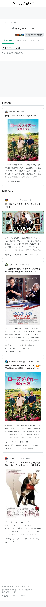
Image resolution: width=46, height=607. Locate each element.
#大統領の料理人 (11, 348)
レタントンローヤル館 (16, 265)
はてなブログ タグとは (9, 590)
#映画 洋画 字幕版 (13, 445)
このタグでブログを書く (34, 35)
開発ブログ (28, 590)
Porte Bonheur (14, 112)
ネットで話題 (21, 40)
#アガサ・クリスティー (14, 539)
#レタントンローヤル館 (14, 345)
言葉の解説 (8, 40)
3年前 (22, 112)
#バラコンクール (26, 448)
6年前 (28, 458)
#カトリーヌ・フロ (12, 181)
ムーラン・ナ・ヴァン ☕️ (17, 200)
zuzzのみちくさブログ (16, 458)
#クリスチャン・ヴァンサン (16, 351)
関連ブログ (35, 40)
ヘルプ (21, 590)
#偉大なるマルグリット (14, 255)
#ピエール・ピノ (11, 448)
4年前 (38, 362)
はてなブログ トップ (11, 22)
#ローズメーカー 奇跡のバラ (16, 442)
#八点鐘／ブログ (31, 345)
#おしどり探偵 (10, 542)
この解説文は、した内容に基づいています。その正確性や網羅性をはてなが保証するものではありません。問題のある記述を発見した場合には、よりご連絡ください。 (14, 53)
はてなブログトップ (9, 592)
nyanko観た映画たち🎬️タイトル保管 (21, 362)
